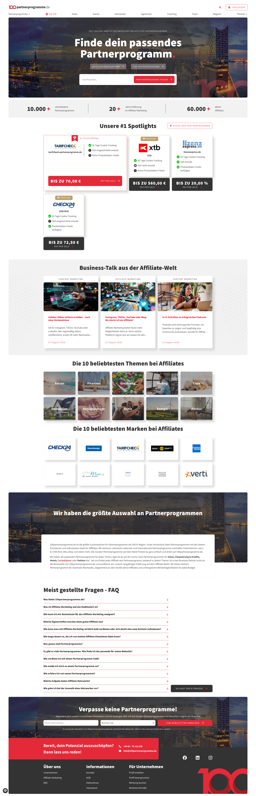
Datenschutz (92, 782)
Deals (74, 13)
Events (96, 13)
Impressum (91, 787)
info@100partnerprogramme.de (140, 751)
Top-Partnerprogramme (146, 66)
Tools (194, 13)
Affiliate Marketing (52, 777)
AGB (88, 777)
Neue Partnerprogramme (106, 66)
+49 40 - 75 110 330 (132, 746)
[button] (106, 600)
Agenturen (146, 13)
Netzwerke (120, 13)
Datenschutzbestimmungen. (182, 729)
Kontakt (90, 772)
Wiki (45, 782)
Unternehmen (50, 772)
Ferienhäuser (65, 560)
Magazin (217, 13)
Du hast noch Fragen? (190, 688)
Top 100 (52, 13)
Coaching (172, 13)
